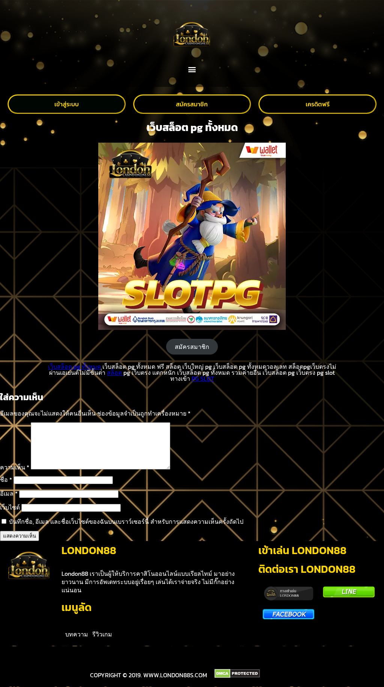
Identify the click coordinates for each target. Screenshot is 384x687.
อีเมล (9, 493)
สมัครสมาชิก (192, 346)
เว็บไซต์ (10, 507)
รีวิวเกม (102, 634)
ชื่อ (6, 479)
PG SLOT (203, 378)
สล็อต (115, 372)
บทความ (76, 634)
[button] (192, 69)
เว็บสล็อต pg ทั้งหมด (74, 366)
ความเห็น (14, 467)
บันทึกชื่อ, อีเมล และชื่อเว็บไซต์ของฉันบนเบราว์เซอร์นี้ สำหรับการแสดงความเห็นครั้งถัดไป (126, 521)
